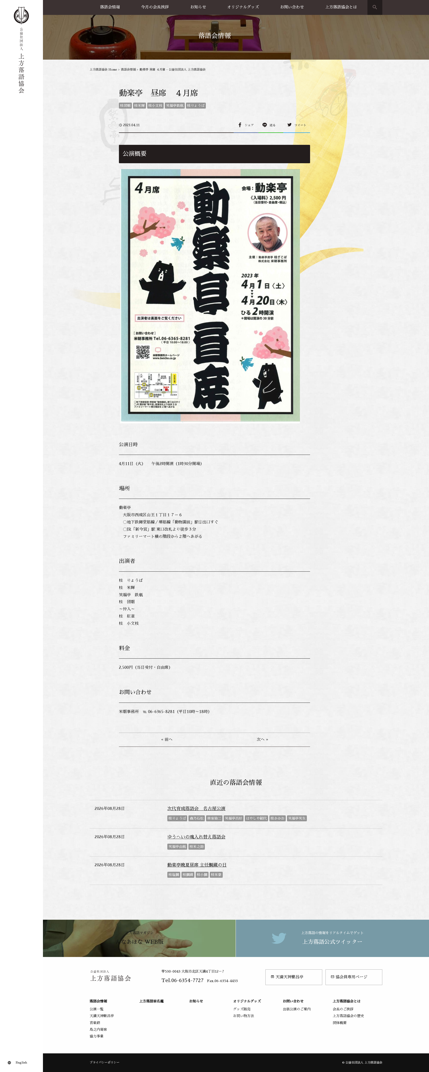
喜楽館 (95, 1023)
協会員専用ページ (349, 977)
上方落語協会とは (341, 7)
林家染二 (214, 818)
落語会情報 (110, 7)
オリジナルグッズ (243, 7)
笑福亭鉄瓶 (174, 105)
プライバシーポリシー (104, 1062)
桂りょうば (196, 105)
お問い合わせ (292, 7)
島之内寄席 (98, 1029)
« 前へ (167, 740)
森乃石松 (197, 818)
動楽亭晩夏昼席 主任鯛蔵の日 (197, 865)
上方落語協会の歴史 (348, 1016)
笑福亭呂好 (233, 818)
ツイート (300, 125)
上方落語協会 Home (103, 69)
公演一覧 (97, 1009)
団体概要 (340, 1023)
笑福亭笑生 (297, 818)
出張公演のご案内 (297, 1009)
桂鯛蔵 (188, 874)
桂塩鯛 (174, 874)
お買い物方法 (243, 1016)
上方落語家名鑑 (151, 1001)
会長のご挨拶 (343, 1009)
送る (273, 125)
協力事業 (97, 1036)
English (21, 1062)
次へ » (262, 740)
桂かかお (278, 818)
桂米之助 (197, 846)
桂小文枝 (155, 105)
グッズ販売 (241, 1009)
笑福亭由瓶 (177, 846)
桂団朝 (125, 105)
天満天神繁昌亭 (287, 977)
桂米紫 (216, 874)
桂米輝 (139, 105)
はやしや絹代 (256, 818)
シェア (249, 125)
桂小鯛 (202, 874)
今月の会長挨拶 (155, 7)
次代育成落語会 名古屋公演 (196, 808)
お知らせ (198, 7)
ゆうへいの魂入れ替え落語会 (196, 837)
